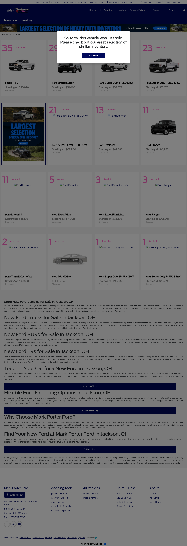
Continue (93, 56)
